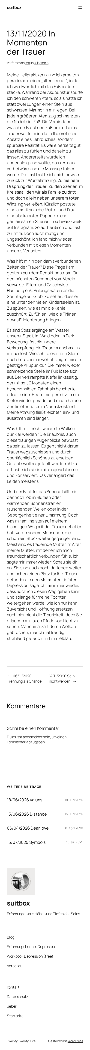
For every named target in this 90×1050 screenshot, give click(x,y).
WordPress (75, 1041)
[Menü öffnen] (80, 7)
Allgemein (41, 63)
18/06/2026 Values (24, 799)
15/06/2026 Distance (27, 814)
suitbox (14, 7)
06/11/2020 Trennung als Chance (24, 678)
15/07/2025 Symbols (26, 842)
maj (28, 63)
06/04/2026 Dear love (28, 828)
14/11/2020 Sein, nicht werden (62, 678)
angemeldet (32, 736)
